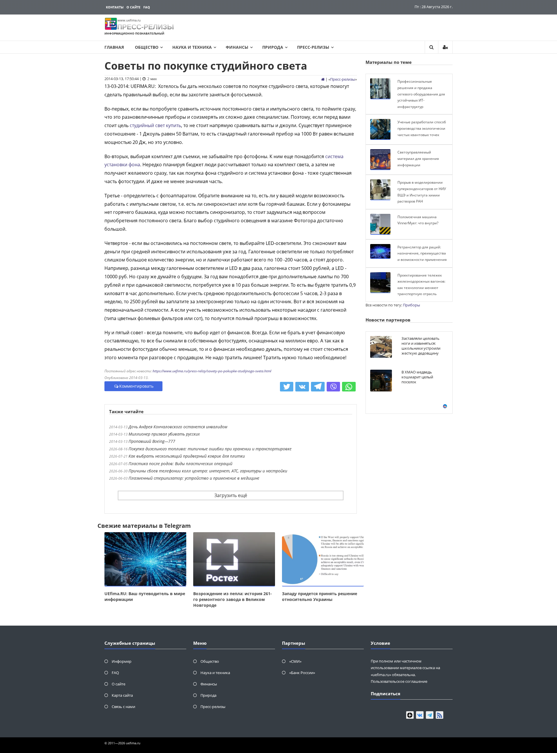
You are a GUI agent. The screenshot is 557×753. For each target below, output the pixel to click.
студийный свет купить (155, 125)
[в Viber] (333, 387)
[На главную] (323, 79)
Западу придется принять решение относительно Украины (319, 596)
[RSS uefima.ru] (439, 715)
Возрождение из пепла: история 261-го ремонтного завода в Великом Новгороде (232, 599)
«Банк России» (302, 672)
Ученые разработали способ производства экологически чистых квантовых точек (421, 128)
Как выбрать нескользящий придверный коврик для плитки (187, 456)
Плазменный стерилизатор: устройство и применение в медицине (194, 478)
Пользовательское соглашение (399, 681)
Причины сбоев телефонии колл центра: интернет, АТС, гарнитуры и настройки (208, 471)
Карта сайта (122, 695)
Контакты (115, 7)
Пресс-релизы (313, 47)
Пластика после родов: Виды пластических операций (180, 463)
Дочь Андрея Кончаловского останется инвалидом (178, 426)
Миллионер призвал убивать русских (164, 434)
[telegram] (429, 715)
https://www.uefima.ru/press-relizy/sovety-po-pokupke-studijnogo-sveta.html (212, 371)
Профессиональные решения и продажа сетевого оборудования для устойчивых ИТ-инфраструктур (421, 94)
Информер (121, 661)
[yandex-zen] (410, 715)
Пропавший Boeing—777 (152, 441)
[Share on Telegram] (318, 387)
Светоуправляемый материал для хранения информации (418, 158)
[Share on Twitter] (287, 387)
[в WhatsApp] (349, 387)
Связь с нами (123, 706)
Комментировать (136, 386)
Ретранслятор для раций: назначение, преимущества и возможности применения (422, 253)
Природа (272, 47)
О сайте (133, 7)
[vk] (420, 715)
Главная (114, 47)
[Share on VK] (302, 387)
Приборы (411, 305)
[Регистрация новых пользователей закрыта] (445, 47)
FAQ (146, 7)
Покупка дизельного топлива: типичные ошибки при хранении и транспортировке (210, 449)
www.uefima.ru (129, 20)
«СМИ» (295, 661)
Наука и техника (192, 47)
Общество (146, 47)
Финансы (237, 47)
